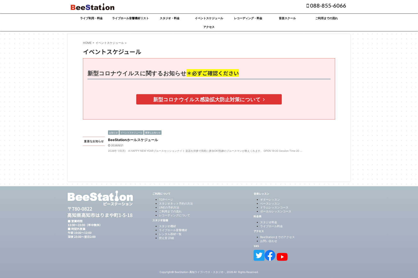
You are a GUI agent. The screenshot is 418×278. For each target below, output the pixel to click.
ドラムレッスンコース (274, 207)
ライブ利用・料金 (91, 18)
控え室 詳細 (166, 238)
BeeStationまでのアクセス (277, 237)
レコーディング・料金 (248, 18)
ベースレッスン (270, 203)
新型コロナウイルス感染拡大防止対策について (207, 99)
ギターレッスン (270, 199)
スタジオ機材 (167, 226)
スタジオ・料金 (170, 18)
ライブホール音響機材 (173, 230)
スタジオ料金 (268, 222)
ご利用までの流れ (326, 18)
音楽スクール (287, 18)
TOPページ (166, 199)
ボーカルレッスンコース (275, 211)
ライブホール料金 (271, 226)
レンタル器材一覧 (170, 234)
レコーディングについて (174, 215)
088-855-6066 (327, 5)
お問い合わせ (268, 241)
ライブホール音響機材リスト (130, 18)
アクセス (209, 27)
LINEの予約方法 (169, 207)
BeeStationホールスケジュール (133, 140)
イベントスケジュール (209, 18)
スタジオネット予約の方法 (176, 203)
